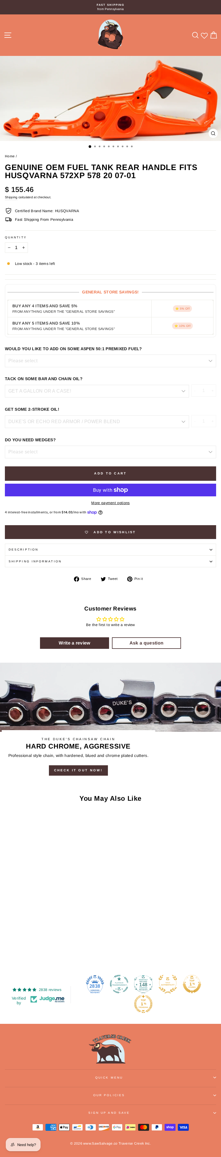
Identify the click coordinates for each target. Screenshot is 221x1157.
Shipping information (35, 561)
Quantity (16, 237)
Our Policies (109, 1095)
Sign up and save (109, 1112)
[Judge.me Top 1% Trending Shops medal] (143, 1004)
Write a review (74, 642)
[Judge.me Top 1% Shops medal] (192, 984)
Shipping (11, 197)
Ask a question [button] (146, 642)
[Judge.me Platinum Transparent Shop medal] (119, 984)
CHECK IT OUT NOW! (78, 770)
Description (23, 549)
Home (10, 156)
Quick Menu (109, 1077)
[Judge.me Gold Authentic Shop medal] (168, 984)
